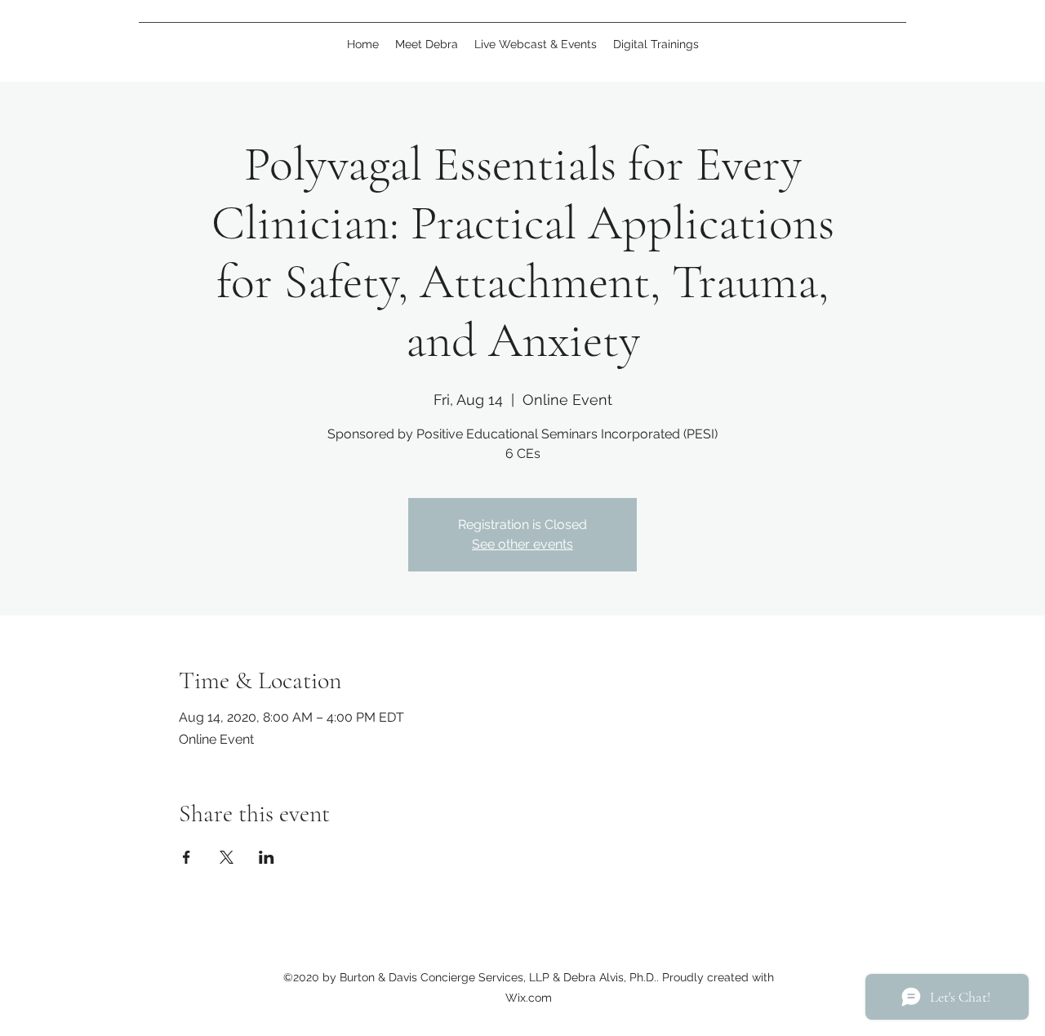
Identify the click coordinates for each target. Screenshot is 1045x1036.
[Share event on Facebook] (186, 857)
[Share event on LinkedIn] (266, 857)
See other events (522, 544)
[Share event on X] (226, 857)
